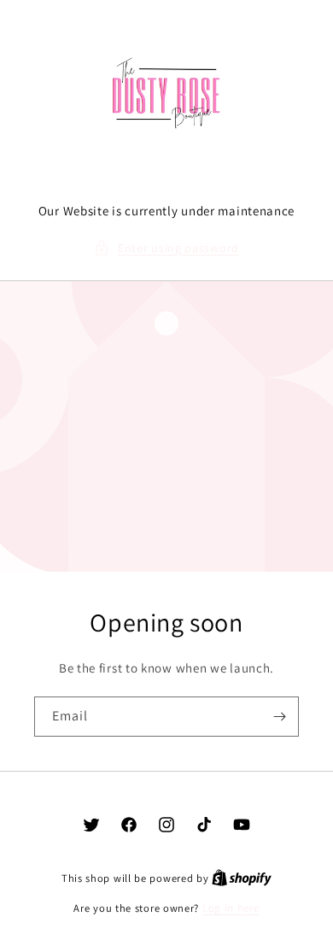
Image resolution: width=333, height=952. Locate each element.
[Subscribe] (279, 716)
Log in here (231, 908)
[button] (166, 248)
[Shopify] (242, 878)
